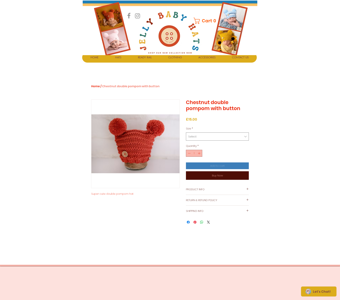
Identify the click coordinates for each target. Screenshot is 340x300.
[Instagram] (137, 15)
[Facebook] (129, 15)
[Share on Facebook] (188, 222)
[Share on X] (208, 222)
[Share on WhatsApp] (202, 222)
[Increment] (199, 153)
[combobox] (217, 136)
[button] (205, 21)
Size (189, 128)
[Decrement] (188, 153)
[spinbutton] (194, 153)
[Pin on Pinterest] (195, 222)
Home (95, 86)
